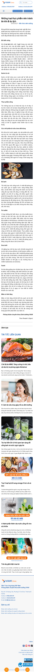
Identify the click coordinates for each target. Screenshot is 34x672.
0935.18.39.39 (10, 596)
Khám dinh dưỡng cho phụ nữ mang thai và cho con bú (16, 613)
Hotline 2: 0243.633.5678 (25, 6)
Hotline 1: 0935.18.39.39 (8, 6)
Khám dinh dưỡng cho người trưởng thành (13, 611)
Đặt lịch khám (28, 11)
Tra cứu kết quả (17, 11)
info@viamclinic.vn (10, 600)
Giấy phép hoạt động (27, 650)
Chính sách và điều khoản (26, 652)
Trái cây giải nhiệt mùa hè (10, 564)
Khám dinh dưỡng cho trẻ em (9, 609)
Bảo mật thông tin (27, 654)
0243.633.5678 (11, 598)
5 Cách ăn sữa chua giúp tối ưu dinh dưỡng (16, 405)
